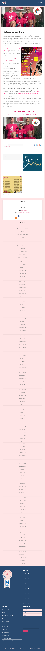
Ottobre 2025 (22, 290)
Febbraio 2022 (22, 387)
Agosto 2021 (22, 401)
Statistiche (22, 248)
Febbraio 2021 (22, 418)
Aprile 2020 (22, 446)
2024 (28, 578)
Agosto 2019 (22, 469)
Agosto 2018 (22, 503)
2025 (28, 576)
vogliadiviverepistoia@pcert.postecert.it (26, 213)
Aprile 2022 (22, 381)
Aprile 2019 (22, 480)
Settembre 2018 (22, 500)
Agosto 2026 (22, 264)
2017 (28, 596)
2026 (28, 573)
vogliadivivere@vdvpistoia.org (24, 212)
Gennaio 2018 (22, 523)
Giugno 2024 (22, 327)
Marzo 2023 (22, 364)
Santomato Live (7, 146)
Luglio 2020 (22, 438)
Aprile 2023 (22, 361)
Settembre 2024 (22, 318)
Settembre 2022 (22, 375)
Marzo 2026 (22, 279)
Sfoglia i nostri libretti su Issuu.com (24, 218)
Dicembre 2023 (22, 341)
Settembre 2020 (22, 432)
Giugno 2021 (22, 406)
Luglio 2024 (22, 324)
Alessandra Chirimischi (19, 29)
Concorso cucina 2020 (22, 228)
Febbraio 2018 (22, 520)
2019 (28, 591)
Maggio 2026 (23, 273)
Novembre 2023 (22, 344)
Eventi (27, 141)
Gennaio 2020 (22, 455)
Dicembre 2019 (22, 458)
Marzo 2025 (22, 310)
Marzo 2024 (22, 335)
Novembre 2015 (22, 546)
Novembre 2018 (22, 495)
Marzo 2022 (22, 384)
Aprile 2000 (22, 560)
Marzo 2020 (22, 449)
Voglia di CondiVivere (22, 251)
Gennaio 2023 (22, 367)
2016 (28, 598)
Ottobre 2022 (22, 372)
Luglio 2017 (22, 534)
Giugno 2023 (22, 355)
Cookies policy (36, 648)
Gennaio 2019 (22, 489)
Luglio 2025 (22, 298)
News (31, 141)
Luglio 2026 (22, 267)
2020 (28, 588)
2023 (28, 581)
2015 (28, 601)
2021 (28, 586)
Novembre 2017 (22, 526)
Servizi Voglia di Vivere (22, 245)
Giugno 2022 (22, 378)
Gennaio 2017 (22, 540)
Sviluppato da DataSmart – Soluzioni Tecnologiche (16, 648)
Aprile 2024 (22, 333)
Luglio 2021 (22, 404)
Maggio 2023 (23, 358)
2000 (28, 603)
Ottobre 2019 (22, 463)
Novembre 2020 (22, 426)
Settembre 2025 (22, 293)
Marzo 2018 (22, 517)
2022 (28, 583)
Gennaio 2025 (22, 316)
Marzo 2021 (22, 415)
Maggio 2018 (22, 512)
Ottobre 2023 (22, 347)
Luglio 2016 (22, 543)
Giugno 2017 (22, 537)
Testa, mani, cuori (7, 194)
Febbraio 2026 (22, 281)
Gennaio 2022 (22, 389)
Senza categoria (22, 243)
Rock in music (37, 141)
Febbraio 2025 (22, 313)
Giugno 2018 (23, 509)
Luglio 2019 (22, 472)
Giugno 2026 (23, 270)
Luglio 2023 (22, 353)
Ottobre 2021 (22, 395)
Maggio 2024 (23, 330)
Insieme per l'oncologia (22, 234)
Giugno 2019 (22, 475)
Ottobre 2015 (22, 549)
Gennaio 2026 (22, 284)
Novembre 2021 (22, 392)
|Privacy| (30, 648)
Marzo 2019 (22, 483)
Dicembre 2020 (22, 424)
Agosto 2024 (22, 321)
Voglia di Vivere (24, 215)
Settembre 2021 (22, 398)
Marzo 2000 (22, 563)
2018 (28, 593)
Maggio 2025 (23, 304)
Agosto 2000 (23, 557)
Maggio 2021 (22, 409)
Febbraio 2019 (22, 486)
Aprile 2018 (22, 515)
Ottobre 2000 (22, 551)
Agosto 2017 (22, 532)
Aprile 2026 (22, 276)
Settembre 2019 (22, 466)
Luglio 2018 (22, 506)
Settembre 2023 (22, 350)
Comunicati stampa (22, 225)
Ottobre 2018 (22, 497)
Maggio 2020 (22, 443)
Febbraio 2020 (22, 452)
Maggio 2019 (22, 478)
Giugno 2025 (23, 301)
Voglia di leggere (22, 254)
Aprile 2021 (22, 412)
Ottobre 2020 (22, 429)
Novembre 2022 (22, 370)
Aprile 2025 (22, 307)
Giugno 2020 (22, 441)
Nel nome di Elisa (27, 173)
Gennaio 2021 (22, 421)
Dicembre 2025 (22, 287)
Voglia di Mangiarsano (23, 257)
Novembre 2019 (22, 461)
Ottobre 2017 (22, 529)
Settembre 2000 (22, 554)
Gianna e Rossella (9, 157)
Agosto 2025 (22, 296)
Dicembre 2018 (22, 492)
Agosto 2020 (23, 435)
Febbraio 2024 (22, 338)
